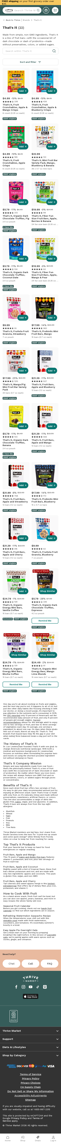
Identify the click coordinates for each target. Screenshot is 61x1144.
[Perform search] (8, 10)
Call (30, 963)
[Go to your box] (55, 10)
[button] (55, 10)
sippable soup (10, 920)
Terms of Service (30, 1074)
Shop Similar (47, 591)
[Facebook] (16, 986)
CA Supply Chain (30, 1087)
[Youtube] (30, 986)
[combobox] (22, 10)
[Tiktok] (37, 986)
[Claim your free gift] (46, 10)
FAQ (49, 963)
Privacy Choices (30, 1083)
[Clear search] (38, 10)
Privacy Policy (30, 1078)
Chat (11, 963)
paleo (18, 802)
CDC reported (13, 715)
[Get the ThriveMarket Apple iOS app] (30, 996)
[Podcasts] (44, 986)
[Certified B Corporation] (18, 1016)
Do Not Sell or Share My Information (30, 1091)
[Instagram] (23, 986)
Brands (26, 20)
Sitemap (30, 1100)
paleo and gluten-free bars (32, 857)
